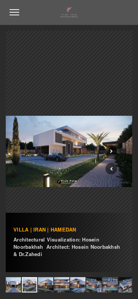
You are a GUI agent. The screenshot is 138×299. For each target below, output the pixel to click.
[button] (111, 168)
